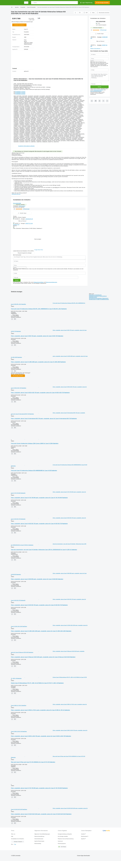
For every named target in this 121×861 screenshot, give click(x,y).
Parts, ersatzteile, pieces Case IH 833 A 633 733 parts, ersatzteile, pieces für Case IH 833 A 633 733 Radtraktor (40, 392)
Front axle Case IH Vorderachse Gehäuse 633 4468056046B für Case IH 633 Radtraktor (34, 470)
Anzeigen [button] (23, 218)
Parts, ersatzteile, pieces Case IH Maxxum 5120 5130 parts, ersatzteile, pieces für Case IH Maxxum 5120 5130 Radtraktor (43, 657)
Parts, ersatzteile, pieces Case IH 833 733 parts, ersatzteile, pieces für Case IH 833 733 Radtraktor (37, 336)
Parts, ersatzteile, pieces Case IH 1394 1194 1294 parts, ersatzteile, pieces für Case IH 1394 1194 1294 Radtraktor (41, 631)
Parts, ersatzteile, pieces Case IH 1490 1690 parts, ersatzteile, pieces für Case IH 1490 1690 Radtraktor (38, 362)
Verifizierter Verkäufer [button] (20, 204)
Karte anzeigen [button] (37, 239)
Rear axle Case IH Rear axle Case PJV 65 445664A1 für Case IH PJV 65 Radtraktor (33, 762)
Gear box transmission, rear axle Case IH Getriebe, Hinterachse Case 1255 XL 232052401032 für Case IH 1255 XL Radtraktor (44, 549)
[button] (76, 12)
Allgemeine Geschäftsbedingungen (42, 834)
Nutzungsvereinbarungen (51, 282)
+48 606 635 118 (29, 218)
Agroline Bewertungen (39, 841)
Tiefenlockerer (105, 298)
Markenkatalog (37, 843)
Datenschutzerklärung (39, 836)
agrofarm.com (16, 224)
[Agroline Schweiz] (16, 2)
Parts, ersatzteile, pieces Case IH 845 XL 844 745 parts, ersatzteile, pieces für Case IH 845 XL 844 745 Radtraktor (41, 736)
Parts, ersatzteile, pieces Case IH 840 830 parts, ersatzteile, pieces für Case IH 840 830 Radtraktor (37, 579)
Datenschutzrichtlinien (39, 282)
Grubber (98, 299)
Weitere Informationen (95, 48)
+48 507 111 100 (29, 223)
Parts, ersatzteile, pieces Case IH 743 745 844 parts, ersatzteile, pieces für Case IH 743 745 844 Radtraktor (39, 497)
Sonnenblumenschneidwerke (95, 298)
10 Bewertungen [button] (26, 208)
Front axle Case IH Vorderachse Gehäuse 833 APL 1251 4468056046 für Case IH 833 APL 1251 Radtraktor (39, 308)
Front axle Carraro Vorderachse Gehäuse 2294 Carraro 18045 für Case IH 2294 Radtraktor (34, 443)
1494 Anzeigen (22, 205)
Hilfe (12, 836)
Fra (15, 844)
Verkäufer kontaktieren (19, 24)
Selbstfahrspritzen (93, 297)
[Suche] (32, 2)
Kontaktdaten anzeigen (20, 91)
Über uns (13, 834)
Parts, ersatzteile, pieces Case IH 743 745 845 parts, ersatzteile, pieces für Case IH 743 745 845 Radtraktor (39, 788)
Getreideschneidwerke (94, 296)
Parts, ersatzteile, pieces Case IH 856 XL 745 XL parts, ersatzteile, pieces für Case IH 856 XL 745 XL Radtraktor (40, 710)
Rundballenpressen (104, 299)
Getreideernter (98, 294)
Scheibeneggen (92, 299)
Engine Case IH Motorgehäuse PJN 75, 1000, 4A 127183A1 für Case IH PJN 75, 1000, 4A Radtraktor (37, 683)
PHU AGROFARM (17, 203)
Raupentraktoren (103, 296)
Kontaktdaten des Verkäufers (17, 838)
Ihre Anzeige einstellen (18, 375)
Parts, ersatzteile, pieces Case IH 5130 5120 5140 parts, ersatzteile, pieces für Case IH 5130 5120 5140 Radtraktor (41, 814)
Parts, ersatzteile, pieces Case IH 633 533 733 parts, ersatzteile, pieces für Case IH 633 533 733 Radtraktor (39, 523)
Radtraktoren (92, 294)
